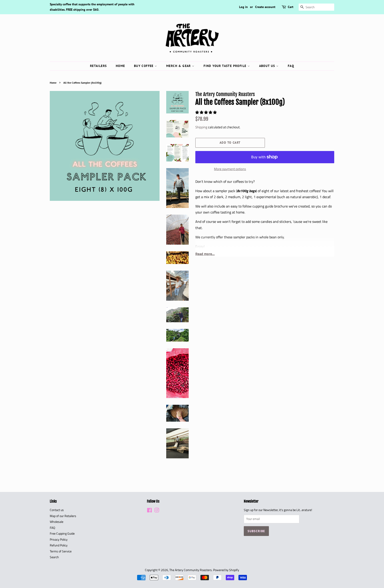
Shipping (201, 127)
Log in (243, 7)
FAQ (291, 66)
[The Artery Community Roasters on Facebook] (149, 511)
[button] (206, 112)
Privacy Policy (59, 539)
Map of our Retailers (63, 516)
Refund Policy (59, 545)
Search (54, 557)
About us (267, 66)
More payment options (230, 168)
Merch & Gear (179, 66)
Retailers (98, 66)
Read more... (205, 253)
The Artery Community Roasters (190, 570)
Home (120, 66)
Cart (290, 7)
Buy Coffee (144, 66)
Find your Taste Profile (226, 66)
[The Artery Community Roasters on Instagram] (156, 511)
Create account (265, 7)
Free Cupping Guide (62, 533)
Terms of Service (61, 551)
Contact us (57, 510)
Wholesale (56, 522)
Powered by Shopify (226, 570)
